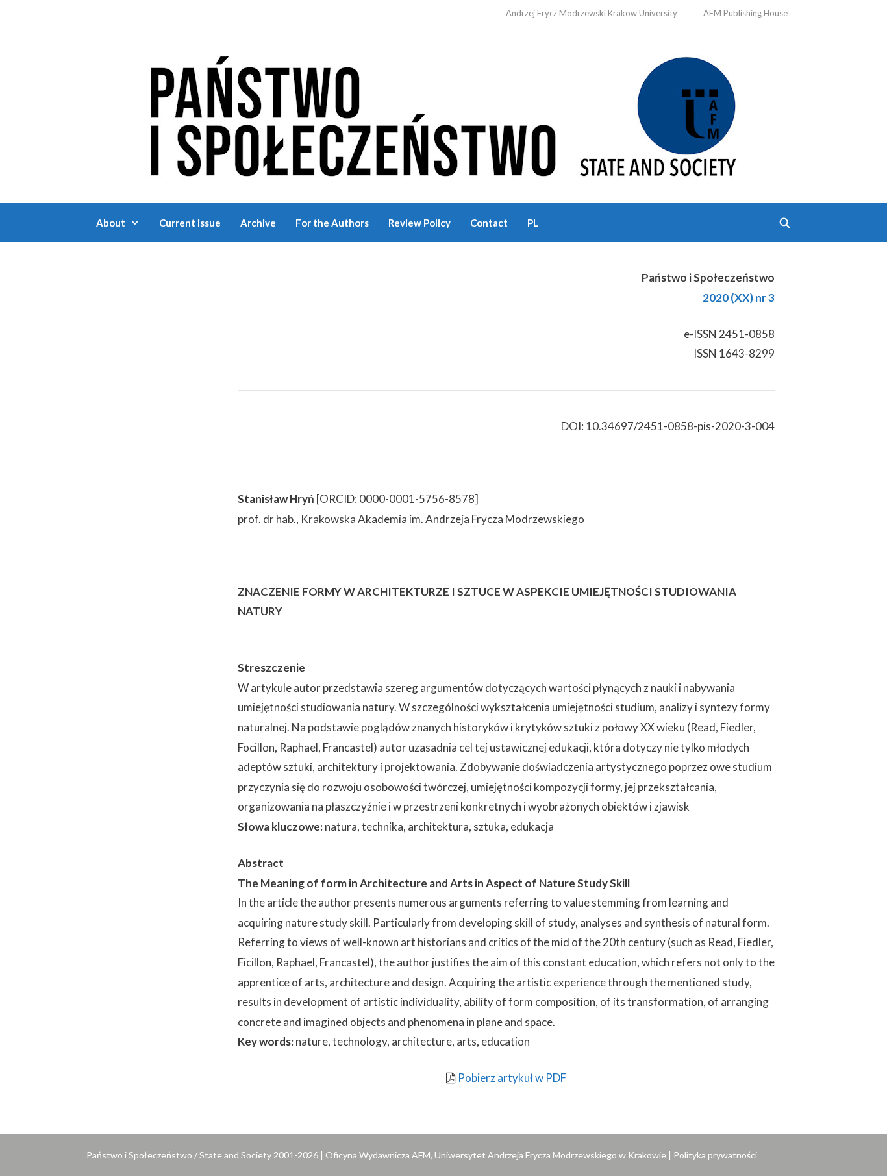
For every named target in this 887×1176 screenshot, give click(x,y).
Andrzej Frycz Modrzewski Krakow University (591, 13)
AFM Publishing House (745, 13)
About (110, 222)
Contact (489, 222)
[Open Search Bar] (785, 222)
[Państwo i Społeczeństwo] (443, 113)
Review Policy (419, 222)
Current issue (190, 222)
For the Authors (332, 222)
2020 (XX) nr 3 (739, 297)
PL (532, 222)
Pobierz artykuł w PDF (512, 1077)
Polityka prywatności (715, 1154)
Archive (258, 222)
